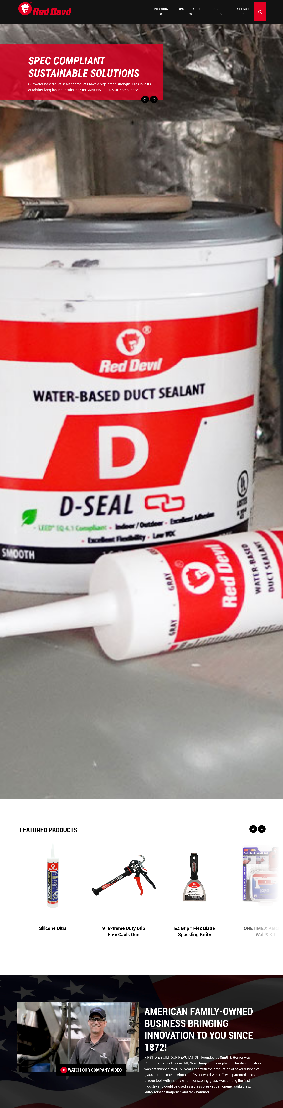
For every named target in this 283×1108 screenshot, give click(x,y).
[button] (145, 99)
